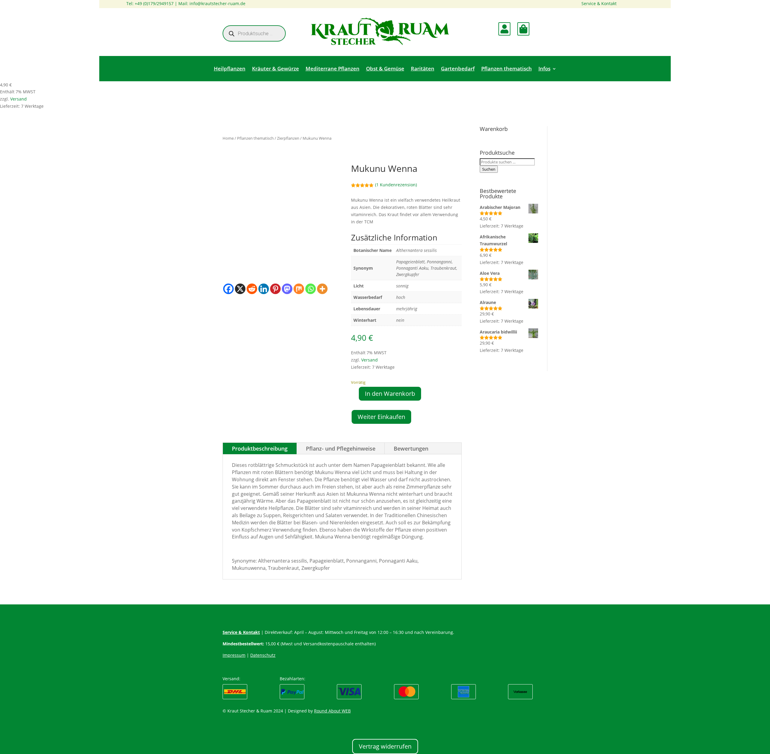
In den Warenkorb (390, 393)
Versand (18, 99)
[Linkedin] (263, 289)
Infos (544, 69)
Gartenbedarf (458, 69)
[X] (240, 289)
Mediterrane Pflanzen (332, 69)
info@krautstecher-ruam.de (217, 3)
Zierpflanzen (288, 138)
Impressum (234, 655)
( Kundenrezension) (396, 185)
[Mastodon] (287, 289)
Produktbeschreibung (260, 448)
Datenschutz (263, 655)
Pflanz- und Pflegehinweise (340, 448)
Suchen (488, 169)
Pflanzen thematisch (506, 69)
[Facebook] (228, 289)
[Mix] (299, 289)
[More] (322, 289)
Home (228, 138)
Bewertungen (411, 448)
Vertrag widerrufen (385, 746)
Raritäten (422, 69)
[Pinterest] (275, 289)
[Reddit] (252, 289)
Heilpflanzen (229, 69)
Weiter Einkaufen (381, 417)
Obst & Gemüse (385, 69)
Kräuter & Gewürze (275, 69)
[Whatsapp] (310, 289)
